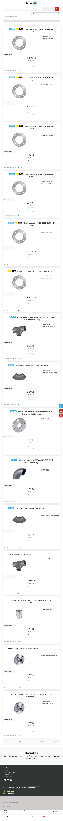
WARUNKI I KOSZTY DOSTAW (11, 803)
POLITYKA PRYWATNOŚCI (10, 799)
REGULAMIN (6, 807)
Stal (18, 21)
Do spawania (34, 21)
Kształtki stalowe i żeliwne (25, 21)
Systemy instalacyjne (11, 21)
